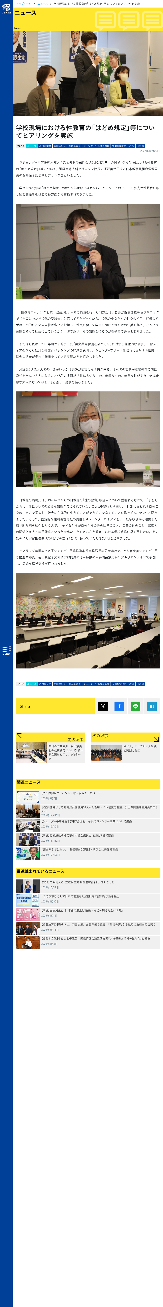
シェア (119, 706)
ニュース (42, 4)
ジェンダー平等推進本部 (96, 146)
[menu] (6, 650)
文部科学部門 (119, 146)
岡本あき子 (75, 146)
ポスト (103, 706)
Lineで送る (135, 706)
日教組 (140, 146)
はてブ (152, 706)
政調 (131, 146)
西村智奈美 (45, 146)
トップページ (24, 4)
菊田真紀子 (60, 146)
